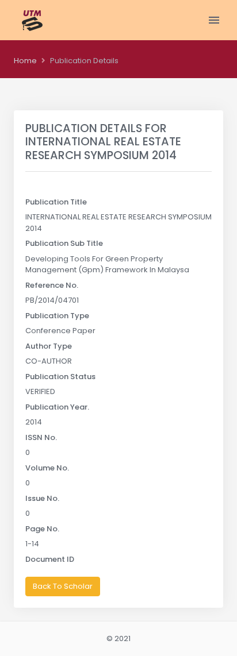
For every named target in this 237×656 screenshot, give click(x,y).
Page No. (42, 528)
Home (25, 60)
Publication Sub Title (64, 243)
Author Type (48, 346)
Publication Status (60, 376)
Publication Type (57, 315)
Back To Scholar (63, 586)
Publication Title (56, 201)
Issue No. (42, 498)
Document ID (49, 559)
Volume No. (47, 467)
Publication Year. (57, 407)
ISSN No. (41, 437)
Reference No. (51, 285)
